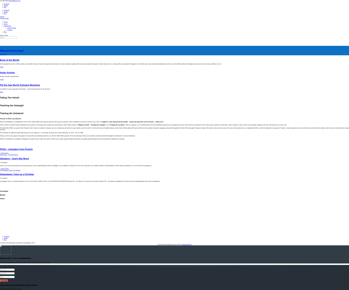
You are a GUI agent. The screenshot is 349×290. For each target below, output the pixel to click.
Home (6, 22)
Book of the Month (9, 60)
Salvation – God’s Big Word (14, 158)
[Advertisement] (174, 221)
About (6, 24)
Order (1, 67)
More (1, 92)
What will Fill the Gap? (12, 50)
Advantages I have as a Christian (17, 174)
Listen (2, 79)
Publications (7, 26)
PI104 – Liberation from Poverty (16, 149)
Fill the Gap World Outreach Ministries (20, 85)
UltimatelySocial (186, 244)
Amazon (9, 30)
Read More (3, 54)
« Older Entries (4, 153)
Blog (5, 32)
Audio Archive (11, 28)
